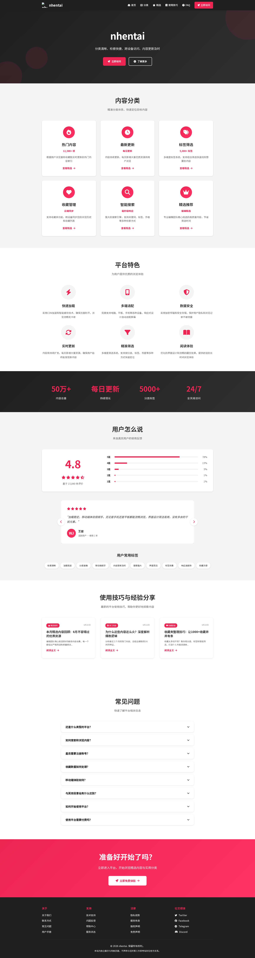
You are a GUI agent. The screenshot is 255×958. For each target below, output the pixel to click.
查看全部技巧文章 (129, 668)
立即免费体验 (128, 881)
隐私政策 (135, 915)
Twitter (183, 915)
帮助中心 (91, 926)
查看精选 (67, 168)
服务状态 (91, 932)
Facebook (184, 920)
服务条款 (135, 920)
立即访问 (205, 5)
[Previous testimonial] (61, 522)
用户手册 (46, 932)
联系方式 (46, 920)
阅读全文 (51, 650)
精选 (158, 5)
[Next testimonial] (194, 522)
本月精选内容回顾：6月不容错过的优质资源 (67, 634)
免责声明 (135, 932)
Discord (183, 932)
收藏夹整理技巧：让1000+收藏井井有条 (186, 634)
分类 (146, 5)
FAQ (187, 5)
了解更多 (142, 61)
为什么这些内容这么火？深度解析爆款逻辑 (127, 634)
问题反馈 (91, 920)
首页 (133, 5)
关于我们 (46, 915)
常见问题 (46, 926)
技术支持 (91, 915)
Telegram (184, 926)
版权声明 (135, 926)
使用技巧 (173, 5)
